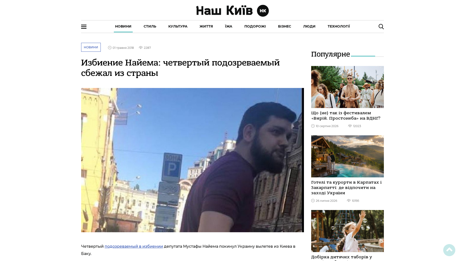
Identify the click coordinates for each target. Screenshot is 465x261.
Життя (206, 26)
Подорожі (255, 26)
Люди (309, 26)
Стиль (150, 26)
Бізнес (284, 26)
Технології (339, 26)
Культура (177, 26)
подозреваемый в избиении (134, 246)
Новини (123, 26)
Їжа (228, 26)
